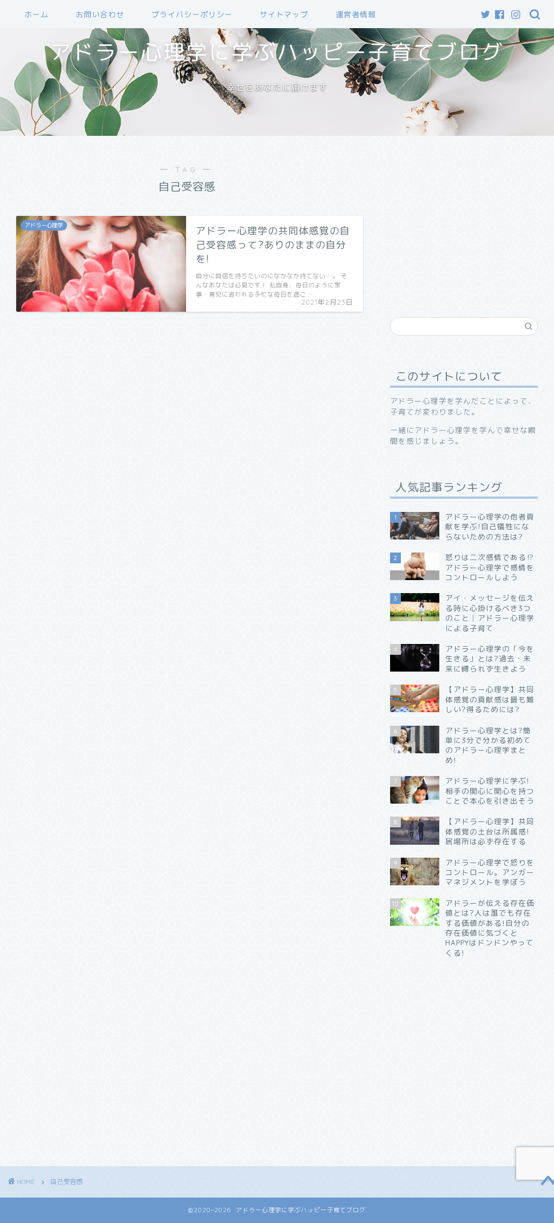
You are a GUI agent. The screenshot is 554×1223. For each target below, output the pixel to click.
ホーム (36, 14)
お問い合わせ (100, 14)
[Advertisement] (472, 219)
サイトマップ (284, 14)
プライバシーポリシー (192, 14)
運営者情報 (355, 14)
